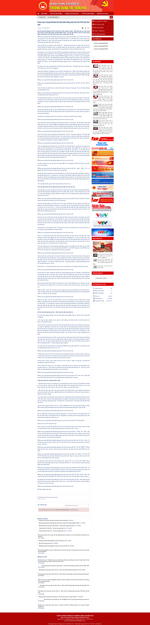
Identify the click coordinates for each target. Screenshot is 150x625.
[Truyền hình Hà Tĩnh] (103, 232)
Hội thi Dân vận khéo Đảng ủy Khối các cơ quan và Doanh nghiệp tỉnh (105, 255)
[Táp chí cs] (103, 144)
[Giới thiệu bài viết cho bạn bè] (83, 28)
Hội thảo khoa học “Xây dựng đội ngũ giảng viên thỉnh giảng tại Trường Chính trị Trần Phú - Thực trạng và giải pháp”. (102, 99)
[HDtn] (103, 181)
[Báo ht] (103, 194)
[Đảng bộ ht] (103, 168)
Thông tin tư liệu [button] (102, 13)
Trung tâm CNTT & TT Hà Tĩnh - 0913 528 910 (90, 624)
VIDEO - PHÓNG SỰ (99, 31)
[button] (102, 246)
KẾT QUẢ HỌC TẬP (99, 24)
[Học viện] (103, 153)
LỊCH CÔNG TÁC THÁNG (100, 21)
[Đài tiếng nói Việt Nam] (103, 215)
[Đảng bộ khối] (103, 200)
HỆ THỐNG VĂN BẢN (99, 34)
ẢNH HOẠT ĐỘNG (98, 27)
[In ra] (85, 28)
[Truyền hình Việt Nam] (103, 224)
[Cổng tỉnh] (103, 175)
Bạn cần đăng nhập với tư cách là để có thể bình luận (58, 510)
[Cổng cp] (103, 158)
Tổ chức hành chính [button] (87, 13)
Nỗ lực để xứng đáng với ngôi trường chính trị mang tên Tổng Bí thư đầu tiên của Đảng (102, 261)
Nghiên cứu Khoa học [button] (72, 13)
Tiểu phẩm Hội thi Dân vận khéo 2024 (105, 266)
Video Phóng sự (97, 238)
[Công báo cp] (103, 163)
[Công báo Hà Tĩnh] (103, 187)
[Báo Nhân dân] (103, 207)
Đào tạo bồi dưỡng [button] (56, 13)
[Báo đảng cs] (103, 139)
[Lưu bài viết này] (88, 28)
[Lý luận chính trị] (103, 148)
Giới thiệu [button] (44, 13)
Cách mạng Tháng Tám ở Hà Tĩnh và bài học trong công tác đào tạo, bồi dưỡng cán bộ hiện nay (102, 123)
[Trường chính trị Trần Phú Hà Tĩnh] (75, 6)
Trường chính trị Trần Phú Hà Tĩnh (66, 624)
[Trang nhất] (38, 13)
